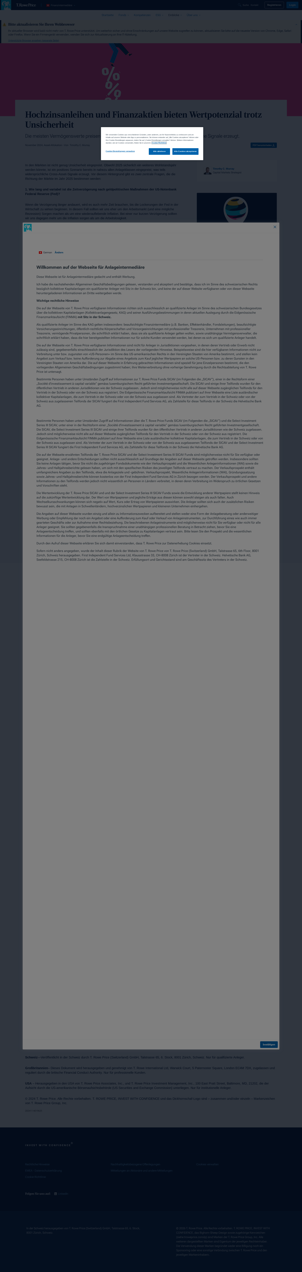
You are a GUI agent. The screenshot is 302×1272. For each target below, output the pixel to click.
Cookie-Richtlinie (159, 143)
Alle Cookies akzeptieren (185, 151)
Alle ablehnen (159, 151)
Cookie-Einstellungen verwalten (120, 151)
